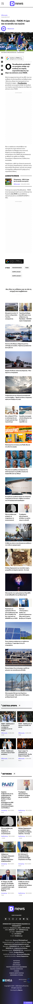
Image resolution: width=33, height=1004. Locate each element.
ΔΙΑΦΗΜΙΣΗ (16, 962)
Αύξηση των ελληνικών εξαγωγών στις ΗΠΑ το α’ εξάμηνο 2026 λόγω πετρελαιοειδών (7, 857)
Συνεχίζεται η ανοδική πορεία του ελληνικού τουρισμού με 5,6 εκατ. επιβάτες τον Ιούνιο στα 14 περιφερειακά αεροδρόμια (18, 498)
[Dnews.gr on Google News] (20, 918)
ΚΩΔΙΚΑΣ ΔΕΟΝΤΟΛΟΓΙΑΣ (16, 973)
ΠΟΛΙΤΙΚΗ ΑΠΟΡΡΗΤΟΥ (16, 969)
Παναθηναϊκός (22, 83)
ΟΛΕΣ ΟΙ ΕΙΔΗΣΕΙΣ (16, 915)
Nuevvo (20, 990)
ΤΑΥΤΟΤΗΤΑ (16, 960)
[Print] (2, 74)
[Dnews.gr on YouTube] (23, 918)
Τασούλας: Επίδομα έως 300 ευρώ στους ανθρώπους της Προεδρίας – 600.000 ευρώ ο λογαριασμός (25, 316)
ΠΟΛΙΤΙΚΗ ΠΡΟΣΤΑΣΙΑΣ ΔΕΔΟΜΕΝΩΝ (16, 967)
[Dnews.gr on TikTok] (16, 918)
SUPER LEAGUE (16, 271)
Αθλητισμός (4, 15)
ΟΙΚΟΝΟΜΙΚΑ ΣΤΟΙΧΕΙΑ (16, 975)
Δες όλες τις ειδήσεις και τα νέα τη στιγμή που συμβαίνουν (18, 290)
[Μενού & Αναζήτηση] (2, 3)
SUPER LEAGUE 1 (16, 275)
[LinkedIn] (2, 66)
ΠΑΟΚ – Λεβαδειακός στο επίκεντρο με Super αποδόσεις (8, 752)
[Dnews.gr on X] (9, 918)
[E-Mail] (2, 70)
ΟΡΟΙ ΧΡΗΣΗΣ (16, 965)
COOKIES (16, 971)
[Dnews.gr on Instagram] (12, 918)
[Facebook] (2, 57)
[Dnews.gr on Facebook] (5, 918)
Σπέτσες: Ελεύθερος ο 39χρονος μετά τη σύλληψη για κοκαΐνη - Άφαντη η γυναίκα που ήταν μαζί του (18, 345)
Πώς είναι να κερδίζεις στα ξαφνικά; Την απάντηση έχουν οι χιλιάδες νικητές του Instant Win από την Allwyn (16, 471)
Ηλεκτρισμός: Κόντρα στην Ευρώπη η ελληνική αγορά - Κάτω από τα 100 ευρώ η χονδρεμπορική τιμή (17, 695)
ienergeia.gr (4, 810)
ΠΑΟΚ (27, 267)
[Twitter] (2, 61)
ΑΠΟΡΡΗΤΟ (29, 1002)
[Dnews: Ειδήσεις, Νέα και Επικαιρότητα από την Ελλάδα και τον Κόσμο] (16, 3)
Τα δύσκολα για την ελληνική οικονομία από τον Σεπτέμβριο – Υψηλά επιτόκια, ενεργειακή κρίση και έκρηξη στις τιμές (18, 397)
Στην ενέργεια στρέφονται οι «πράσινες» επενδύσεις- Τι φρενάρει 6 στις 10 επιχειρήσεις (17, 643)
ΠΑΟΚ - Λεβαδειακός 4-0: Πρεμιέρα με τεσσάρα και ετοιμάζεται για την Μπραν (8, 727)
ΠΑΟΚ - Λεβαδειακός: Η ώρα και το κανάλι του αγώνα (25, 725)
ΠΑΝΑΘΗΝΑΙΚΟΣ (17, 267)
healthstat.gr (21, 810)
